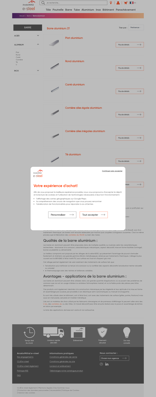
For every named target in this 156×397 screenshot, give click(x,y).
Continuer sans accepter (112, 171)
